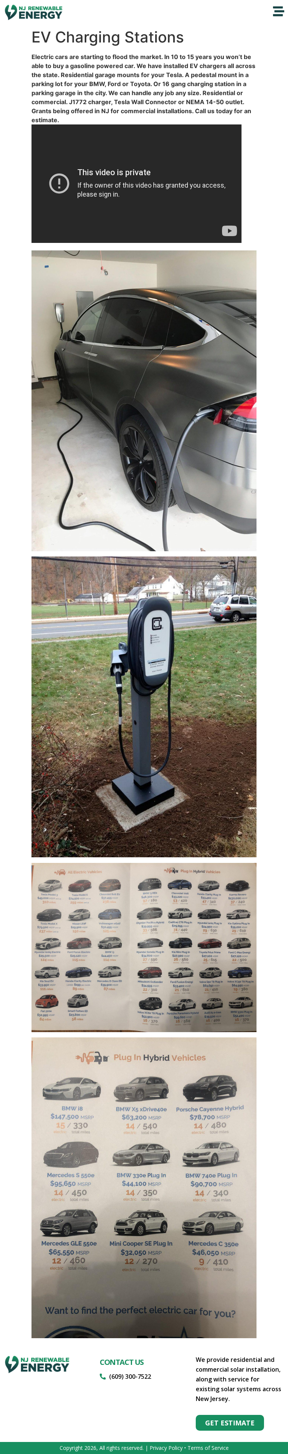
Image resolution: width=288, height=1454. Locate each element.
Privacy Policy (166, 1447)
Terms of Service (208, 1447)
